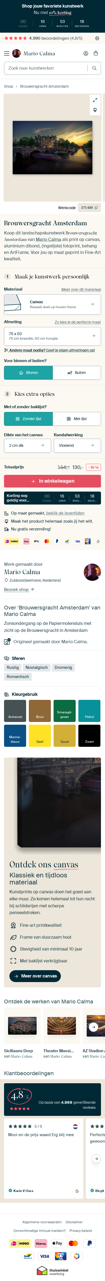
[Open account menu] (86, 53)
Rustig (13, 667)
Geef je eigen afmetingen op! (52, 350)
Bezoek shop (17, 589)
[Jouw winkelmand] (96, 53)
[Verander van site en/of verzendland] (97, 38)
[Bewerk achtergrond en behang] (95, 110)
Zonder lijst (32, 418)
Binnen (32, 372)
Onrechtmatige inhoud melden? (39, 1230)
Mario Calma (39, 53)
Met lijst (80, 418)
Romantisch (18, 676)
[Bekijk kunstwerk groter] (95, 100)
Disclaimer (74, 1222)
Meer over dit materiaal (81, 289)
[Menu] (7, 53)
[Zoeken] (94, 68)
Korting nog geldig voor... (54, 498)
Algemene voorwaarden (42, 1222)
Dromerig (63, 667)
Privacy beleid (80, 1230)
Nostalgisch (37, 667)
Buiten (80, 372)
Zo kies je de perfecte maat (78, 322)
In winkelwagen (57, 481)
